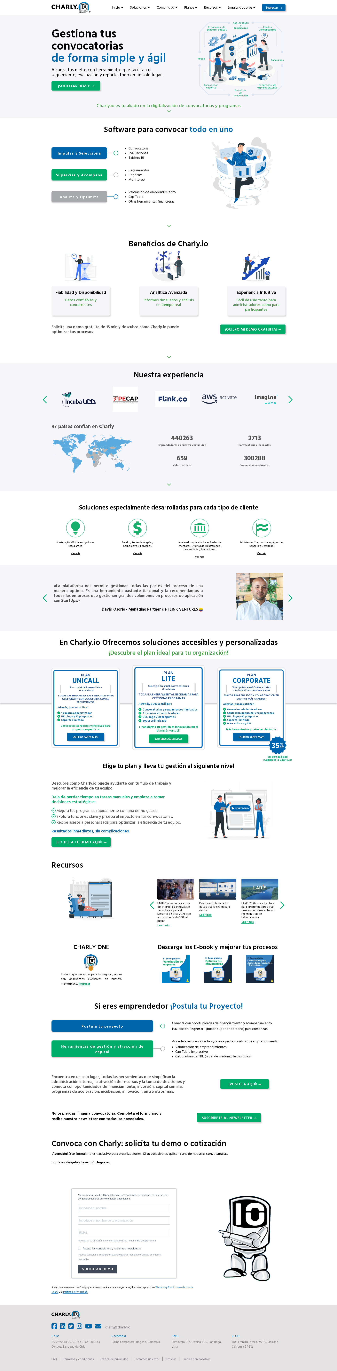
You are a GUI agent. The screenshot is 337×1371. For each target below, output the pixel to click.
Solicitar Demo (97, 1269)
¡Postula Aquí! (243, 1084)
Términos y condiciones (78, 1359)
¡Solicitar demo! (74, 86)
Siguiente (168, 225)
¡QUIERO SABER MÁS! (85, 737)
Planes (189, 7)
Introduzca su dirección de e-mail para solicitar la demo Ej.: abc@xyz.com (117, 1240)
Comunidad (165, 7)
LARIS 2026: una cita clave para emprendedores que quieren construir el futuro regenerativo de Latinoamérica (216, 910)
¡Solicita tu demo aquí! (79, 842)
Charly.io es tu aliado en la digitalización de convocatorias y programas (169, 105)
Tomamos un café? (147, 1359)
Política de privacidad (114, 1359)
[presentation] (46, 399)
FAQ (54, 1359)
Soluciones (138, 7)
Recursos (211, 7)
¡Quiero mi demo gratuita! (251, 329)
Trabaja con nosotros (196, 1359)
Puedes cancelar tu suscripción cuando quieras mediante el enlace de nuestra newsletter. (119, 1257)
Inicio (116, 7)
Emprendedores (240, 7)
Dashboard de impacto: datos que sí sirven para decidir (172, 907)
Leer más (163, 915)
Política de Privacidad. (75, 1292)
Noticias (171, 1359)
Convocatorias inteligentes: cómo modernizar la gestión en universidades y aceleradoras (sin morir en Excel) (258, 910)
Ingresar (272, 7)
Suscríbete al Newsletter (227, 1117)
